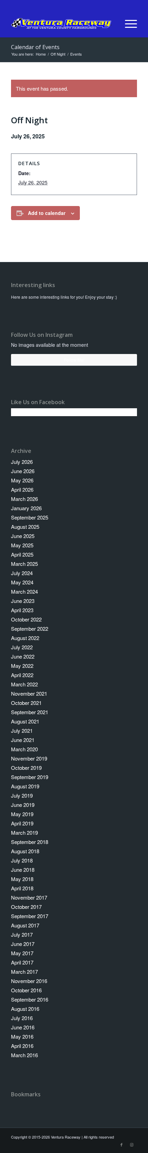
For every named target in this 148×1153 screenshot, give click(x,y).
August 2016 (25, 1008)
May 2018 (22, 878)
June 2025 (22, 535)
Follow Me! (74, 360)
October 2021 (26, 702)
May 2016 (22, 1036)
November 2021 (29, 693)
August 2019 (25, 786)
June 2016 (22, 1027)
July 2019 (22, 795)
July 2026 (22, 461)
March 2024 (24, 591)
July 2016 (22, 1017)
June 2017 (22, 943)
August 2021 (25, 721)
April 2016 (22, 1045)
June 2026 (22, 471)
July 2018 (22, 860)
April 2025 (22, 554)
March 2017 (24, 971)
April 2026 (22, 489)
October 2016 (26, 990)
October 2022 (26, 619)
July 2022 (22, 647)
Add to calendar (46, 212)
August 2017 (25, 925)
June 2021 (22, 739)
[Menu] (127, 23)
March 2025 (24, 563)
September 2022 (29, 628)
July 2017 (22, 934)
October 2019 (26, 767)
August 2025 (25, 526)
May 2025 (22, 545)
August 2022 (25, 637)
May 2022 (22, 665)
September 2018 (29, 841)
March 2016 (24, 1055)
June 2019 (22, 804)
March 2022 (24, 684)
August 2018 (25, 851)
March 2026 (24, 498)
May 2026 (22, 480)
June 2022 (22, 656)
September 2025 (29, 517)
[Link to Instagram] (132, 1144)
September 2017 (29, 916)
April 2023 (22, 610)
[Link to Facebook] (121, 1144)
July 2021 (22, 730)
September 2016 (29, 999)
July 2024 (22, 572)
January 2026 (26, 508)
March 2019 (24, 832)
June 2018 (22, 869)
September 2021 (29, 712)
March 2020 (24, 749)
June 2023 (22, 600)
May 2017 (22, 953)
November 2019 (29, 758)
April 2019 (22, 823)
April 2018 (22, 888)
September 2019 (29, 776)
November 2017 (29, 897)
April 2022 (22, 674)
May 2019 (22, 814)
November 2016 (29, 980)
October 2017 (26, 906)
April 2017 (22, 962)
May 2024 (22, 582)
